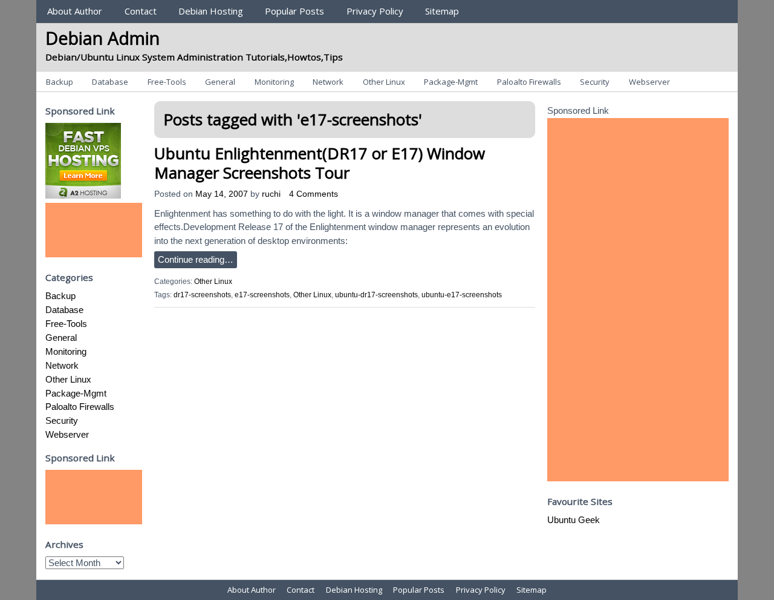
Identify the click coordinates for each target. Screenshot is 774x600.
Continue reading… (195, 259)
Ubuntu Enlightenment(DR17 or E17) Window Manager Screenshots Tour (319, 162)
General (220, 81)
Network (328, 81)
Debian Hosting (210, 11)
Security (595, 81)
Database (110, 81)
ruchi (271, 194)
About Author (74, 11)
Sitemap (442, 11)
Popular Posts (294, 11)
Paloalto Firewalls (529, 81)
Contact (141, 11)
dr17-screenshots (202, 295)
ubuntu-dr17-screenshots (376, 295)
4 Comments (313, 194)
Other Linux (384, 81)
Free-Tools (167, 81)
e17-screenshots (262, 295)
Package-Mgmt (451, 81)
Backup (59, 81)
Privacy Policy (374, 11)
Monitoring (274, 81)
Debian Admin (102, 38)
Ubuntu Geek (573, 520)
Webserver (649, 81)
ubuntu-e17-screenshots (461, 295)
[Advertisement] (93, 230)
